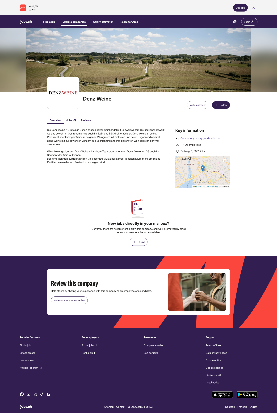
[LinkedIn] (49, 394)
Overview (55, 120)
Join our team (27, 360)
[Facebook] (22, 394)
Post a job (87, 352)
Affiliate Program (29, 367)
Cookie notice (213, 360)
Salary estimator (103, 21)
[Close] (253, 8)
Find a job (49, 21)
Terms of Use (213, 345)
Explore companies (74, 21)
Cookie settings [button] (214, 367)
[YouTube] (28, 394)
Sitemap (108, 406)
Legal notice (212, 382)
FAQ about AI (213, 375)
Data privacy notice (216, 352)
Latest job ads (27, 352)
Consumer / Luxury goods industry (200, 138)
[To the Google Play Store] (247, 394)
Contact (120, 406)
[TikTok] (42, 394)
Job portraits (151, 352)
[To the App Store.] (222, 394)
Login (247, 21)
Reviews (86, 120)
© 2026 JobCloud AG (140, 406)
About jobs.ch (89, 345)
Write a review (198, 104)
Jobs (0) (71, 120)
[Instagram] (35, 394)
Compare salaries (153, 345)
